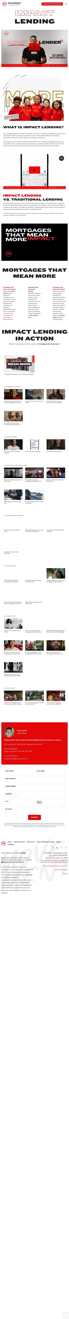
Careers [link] (10, 844)
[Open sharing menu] (62, 65)
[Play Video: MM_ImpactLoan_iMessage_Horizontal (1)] (34, 170)
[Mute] (55, 65)
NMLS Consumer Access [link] (45, 842)
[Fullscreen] (66, 65)
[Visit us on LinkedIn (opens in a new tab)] (57, 847)
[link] (11, 4)
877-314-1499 (50, 858)
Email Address (10, 778)
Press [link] (58, 842)
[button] (66, 3)
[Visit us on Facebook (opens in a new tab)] (66, 847)
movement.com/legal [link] (9, 880)
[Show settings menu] (58, 65)
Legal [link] (9, 842)
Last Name (40, 771)
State (39, 801)
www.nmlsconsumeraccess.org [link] (12, 875)
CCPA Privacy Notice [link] (61, 869)
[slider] (29, 65)
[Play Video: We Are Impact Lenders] (34, 46)
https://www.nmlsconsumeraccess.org (54, 862)
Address (8, 793)
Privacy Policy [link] (19, 842)
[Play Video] (3, 65)
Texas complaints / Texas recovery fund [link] (55, 866)
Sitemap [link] (65, 873)
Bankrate (23, 215)
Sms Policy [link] (31, 842)
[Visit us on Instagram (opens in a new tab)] (53, 847)
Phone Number (10, 786)
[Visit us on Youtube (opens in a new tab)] (61, 847)
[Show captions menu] (51, 65)
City (6, 801)
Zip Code (8, 809)
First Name (9, 771)
